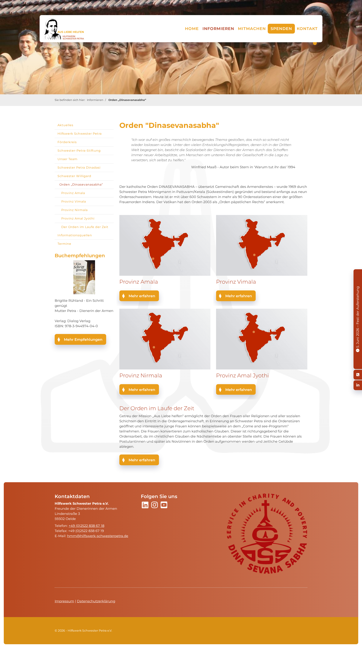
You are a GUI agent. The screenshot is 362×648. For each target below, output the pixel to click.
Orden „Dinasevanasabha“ (127, 100)
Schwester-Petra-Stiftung (79, 150)
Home (192, 28)
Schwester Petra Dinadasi (79, 167)
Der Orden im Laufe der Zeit (84, 227)
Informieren (218, 28)
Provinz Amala (73, 193)
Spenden (281, 28)
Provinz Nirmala (74, 210)
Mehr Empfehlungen (83, 339)
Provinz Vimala (73, 201)
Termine (64, 244)
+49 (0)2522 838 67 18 (86, 526)
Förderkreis (67, 142)
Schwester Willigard (74, 176)
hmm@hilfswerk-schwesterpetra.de (97, 536)
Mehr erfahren (142, 296)
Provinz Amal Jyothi (77, 218)
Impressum (64, 601)
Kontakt (307, 28)
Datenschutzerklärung (96, 601)
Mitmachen (252, 28)
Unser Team (67, 159)
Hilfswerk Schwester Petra (80, 133)
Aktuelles (65, 125)
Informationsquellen (75, 235)
